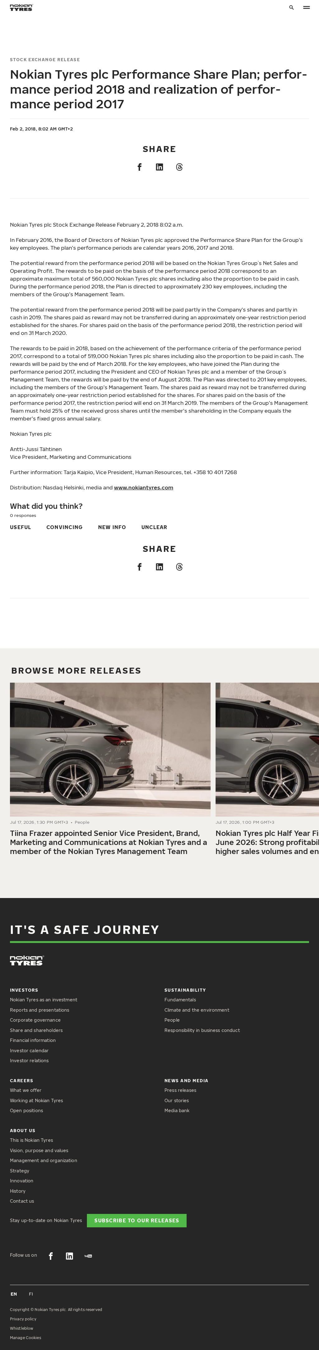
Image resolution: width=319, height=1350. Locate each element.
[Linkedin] (159, 167)
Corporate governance (35, 1020)
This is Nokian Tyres (31, 1140)
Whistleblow (21, 1328)
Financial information (33, 1040)
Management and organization (43, 1160)
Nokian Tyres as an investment (43, 999)
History (18, 1191)
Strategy (19, 1170)
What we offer (25, 1090)
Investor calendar (29, 1050)
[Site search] (291, 7)
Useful (20, 527)
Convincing (64, 527)
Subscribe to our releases (136, 1220)
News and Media (186, 1080)
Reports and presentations (39, 1010)
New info (112, 527)
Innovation (21, 1180)
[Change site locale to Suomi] (31, 1294)
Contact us (22, 1201)
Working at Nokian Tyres (36, 1100)
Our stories (176, 1100)
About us (23, 1130)
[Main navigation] (306, 7)
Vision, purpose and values (39, 1150)
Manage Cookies (25, 1337)
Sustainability (185, 990)
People (172, 1020)
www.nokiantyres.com (143, 487)
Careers (21, 1080)
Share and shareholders (36, 1030)
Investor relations (29, 1060)
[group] (110, 771)
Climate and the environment (196, 1010)
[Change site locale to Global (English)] (13, 1294)
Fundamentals (180, 999)
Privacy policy (23, 1319)
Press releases (180, 1090)
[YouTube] (88, 1256)
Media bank (176, 1110)
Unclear (154, 527)
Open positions (26, 1110)
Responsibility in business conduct (202, 1030)
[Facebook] (139, 167)
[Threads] (179, 167)
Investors (24, 990)
